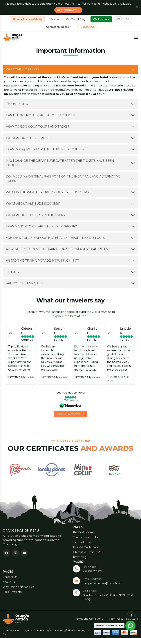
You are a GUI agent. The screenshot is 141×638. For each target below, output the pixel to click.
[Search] (128, 19)
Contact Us (88, 27)
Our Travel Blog (75, 19)
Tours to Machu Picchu (87, 547)
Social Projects (12, 592)
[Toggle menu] (136, 37)
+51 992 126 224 (92, 571)
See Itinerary (66, 10)
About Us (9, 582)
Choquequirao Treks (85, 537)
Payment (56, 19)
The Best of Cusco (84, 532)
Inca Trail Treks (82, 542)
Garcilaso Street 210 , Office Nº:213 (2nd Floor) (108, 597)
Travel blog (79, 557)
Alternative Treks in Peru (88, 552)
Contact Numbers (57, 26)
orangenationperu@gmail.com (102, 583)
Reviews (103, 19)
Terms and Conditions (89, 618)
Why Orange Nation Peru (19, 587)
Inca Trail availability (29, 19)
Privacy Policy (114, 618)
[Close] (137, 7)
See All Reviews (69, 414)
